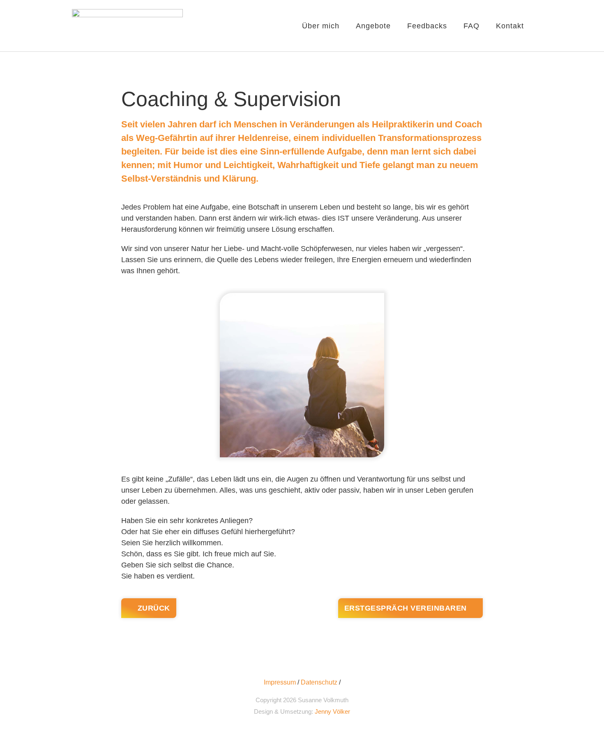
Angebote (373, 26)
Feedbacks (427, 26)
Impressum (280, 682)
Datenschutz (319, 682)
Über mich (320, 26)
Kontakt (510, 26)
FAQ (471, 26)
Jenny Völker (332, 711)
